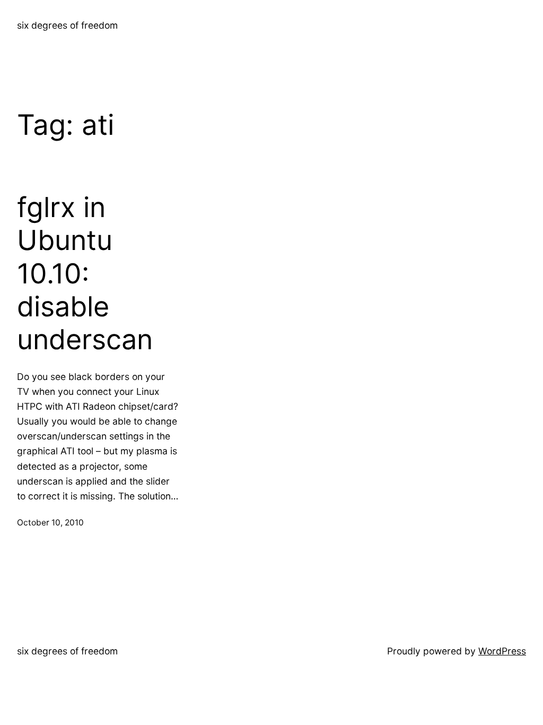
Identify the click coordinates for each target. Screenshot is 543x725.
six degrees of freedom (67, 25)
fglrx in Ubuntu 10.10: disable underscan (85, 274)
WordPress (502, 651)
